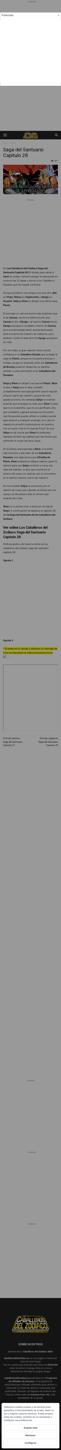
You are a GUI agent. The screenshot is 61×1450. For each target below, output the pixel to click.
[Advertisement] (30, 51)
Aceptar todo (31, 1427)
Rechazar (30, 1435)
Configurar (30, 1442)
